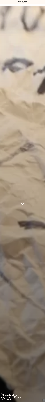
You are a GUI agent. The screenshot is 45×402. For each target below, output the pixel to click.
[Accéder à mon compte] (43, 2)
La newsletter (18, 4)
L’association (26, 4)
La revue (14, 4)
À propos (31, 4)
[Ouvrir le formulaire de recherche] (1, 2)
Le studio (22, 4)
